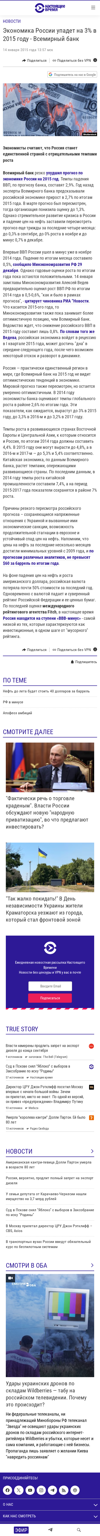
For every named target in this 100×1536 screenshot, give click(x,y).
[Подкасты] (75, 1490)
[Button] (34, 60)
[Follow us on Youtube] (30, 1490)
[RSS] (63, 1490)
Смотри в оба (26, 1265)
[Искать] (79, 1530)
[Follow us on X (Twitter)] (18, 1490)
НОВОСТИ (19, 1151)
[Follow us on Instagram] (41, 1490)
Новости (12, 21)
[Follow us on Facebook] (7, 1490)
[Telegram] (50, 1530)
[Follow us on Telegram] (52, 1490)
